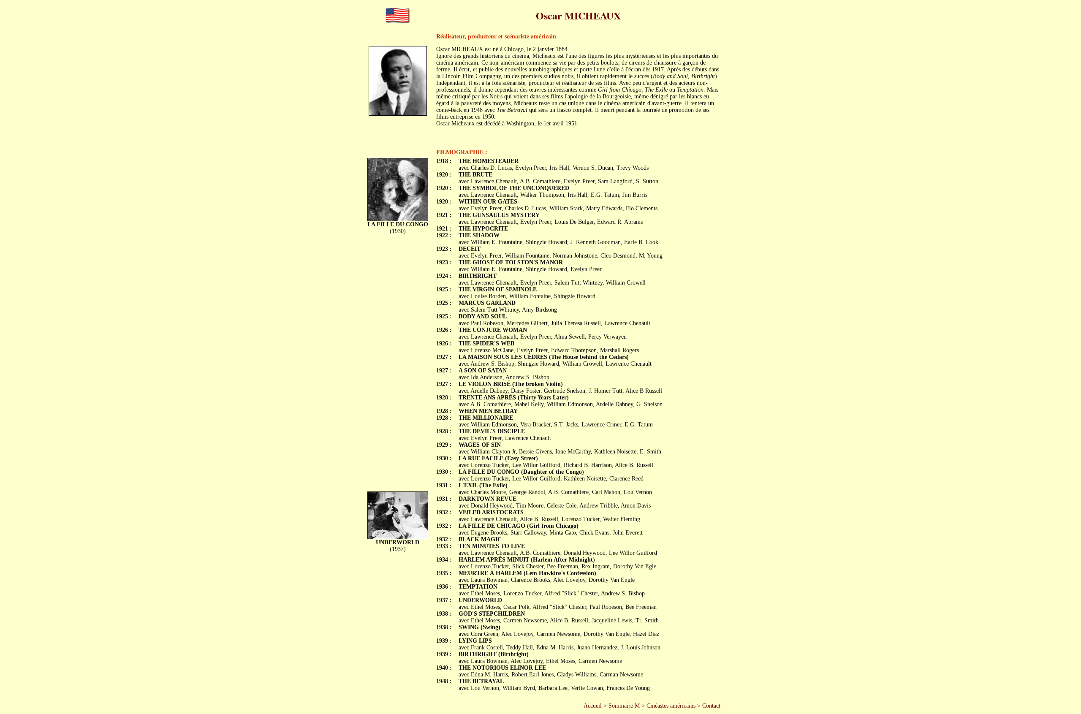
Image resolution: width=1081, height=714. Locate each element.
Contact (711, 706)
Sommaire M (624, 706)
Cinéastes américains (670, 706)
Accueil (593, 706)
